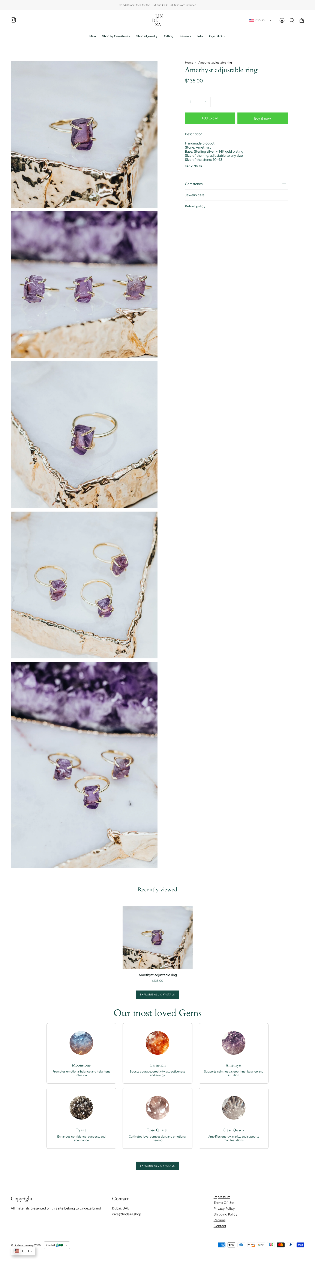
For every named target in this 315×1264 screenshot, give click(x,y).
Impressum (222, 1197)
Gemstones (193, 184)
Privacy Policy (224, 1208)
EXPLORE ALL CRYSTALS (157, 994)
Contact (220, 1226)
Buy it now (262, 118)
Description (193, 134)
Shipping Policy (225, 1214)
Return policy (195, 206)
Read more (193, 165)
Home (189, 62)
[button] (116, 36)
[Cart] (302, 20)
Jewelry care (194, 195)
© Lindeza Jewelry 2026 (25, 1245)
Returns (219, 1220)
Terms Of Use (224, 1203)
